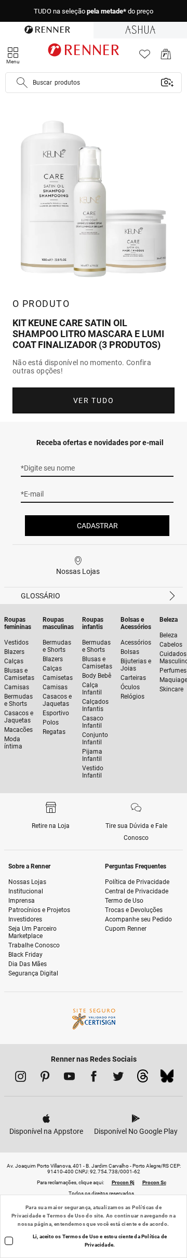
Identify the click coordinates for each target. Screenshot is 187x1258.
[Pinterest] (44, 1078)
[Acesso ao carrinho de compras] (165, 57)
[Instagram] (20, 1078)
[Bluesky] (167, 1079)
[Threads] (142, 1079)
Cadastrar (97, 525)
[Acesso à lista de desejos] (144, 57)
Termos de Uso (66, 1216)
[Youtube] (69, 1078)
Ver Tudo (93, 400)
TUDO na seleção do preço (93, 11)
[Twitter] (118, 1078)
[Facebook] (93, 1078)
